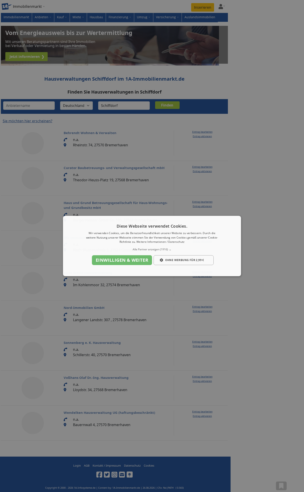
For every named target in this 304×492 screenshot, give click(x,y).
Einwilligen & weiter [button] (122, 260)
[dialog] (152, 246)
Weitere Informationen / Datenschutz (160, 242)
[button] (152, 249)
